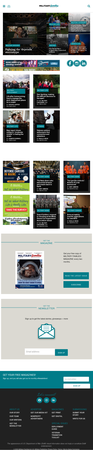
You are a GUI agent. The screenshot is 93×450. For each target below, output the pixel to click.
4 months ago (43, 226)
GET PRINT (56, 412)
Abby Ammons (43, 189)
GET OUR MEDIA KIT (39, 412)
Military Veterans (78, 22)
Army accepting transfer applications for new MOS (75, 216)
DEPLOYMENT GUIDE (57, 427)
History (53, 45)
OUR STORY (15, 412)
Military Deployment (12, 91)
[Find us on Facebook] (39, 400)
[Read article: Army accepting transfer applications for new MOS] (76, 204)
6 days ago (12, 106)
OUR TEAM (14, 416)
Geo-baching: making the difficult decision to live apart (46, 96)
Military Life (55, 24)
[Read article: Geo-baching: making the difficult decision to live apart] (46, 83)
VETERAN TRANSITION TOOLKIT (57, 435)
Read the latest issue (76, 276)
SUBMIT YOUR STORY (78, 413)
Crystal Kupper (14, 104)
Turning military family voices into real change (57, 29)
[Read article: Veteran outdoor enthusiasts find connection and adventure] (46, 119)
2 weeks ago (42, 140)
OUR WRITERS (16, 420)
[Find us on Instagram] (46, 400)
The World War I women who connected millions (57, 50)
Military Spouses (12, 45)
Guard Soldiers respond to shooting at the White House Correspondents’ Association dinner (46, 217)
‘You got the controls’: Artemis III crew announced (76, 182)
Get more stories (31, 150)
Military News (43, 176)
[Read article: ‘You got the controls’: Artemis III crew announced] (76, 170)
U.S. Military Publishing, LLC (42, 101)
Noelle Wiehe (43, 138)
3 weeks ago (42, 191)
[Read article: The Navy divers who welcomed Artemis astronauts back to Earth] (46, 170)
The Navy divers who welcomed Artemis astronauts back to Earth (45, 183)
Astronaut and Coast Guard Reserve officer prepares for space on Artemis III (79, 49)
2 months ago (73, 189)
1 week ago (42, 104)
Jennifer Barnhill (15, 138)
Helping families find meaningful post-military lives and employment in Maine (78, 28)
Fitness (40, 126)
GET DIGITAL (57, 416)
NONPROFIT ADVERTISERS (37, 417)
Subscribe (76, 285)
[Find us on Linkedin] (53, 400)
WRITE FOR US (79, 418)
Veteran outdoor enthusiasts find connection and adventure (43, 133)
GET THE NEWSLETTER (15, 424)
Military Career (74, 210)
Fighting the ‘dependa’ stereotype (18, 51)
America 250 (75, 43)
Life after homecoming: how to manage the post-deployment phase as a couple (16, 99)
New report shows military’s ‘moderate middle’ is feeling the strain (15, 133)
